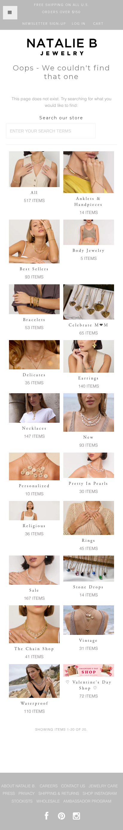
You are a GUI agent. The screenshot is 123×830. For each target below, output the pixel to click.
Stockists (22, 801)
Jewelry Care (103, 786)
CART (98, 23)
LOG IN (79, 23)
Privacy (27, 794)
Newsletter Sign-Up (44, 23)
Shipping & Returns (59, 794)
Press (9, 794)
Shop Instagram (100, 794)
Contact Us (73, 786)
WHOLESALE (48, 801)
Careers (49, 786)
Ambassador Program (87, 801)
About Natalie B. (18, 786)
